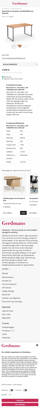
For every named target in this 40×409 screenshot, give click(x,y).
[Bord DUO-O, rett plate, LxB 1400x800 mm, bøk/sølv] (20, 30)
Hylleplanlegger (8, 327)
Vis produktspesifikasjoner (13, 58)
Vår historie (6, 288)
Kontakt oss (6, 281)
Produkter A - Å (8, 331)
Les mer (5, 55)
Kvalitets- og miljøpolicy (11, 298)
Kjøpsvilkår (6, 318)
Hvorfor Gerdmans (9, 284)
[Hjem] (20, 3)
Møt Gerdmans (8, 277)
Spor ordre (6, 314)
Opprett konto (7, 311)
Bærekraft (6, 294)
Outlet (4, 334)
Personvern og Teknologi (12, 301)
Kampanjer (6, 337)
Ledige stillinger (8, 291)
